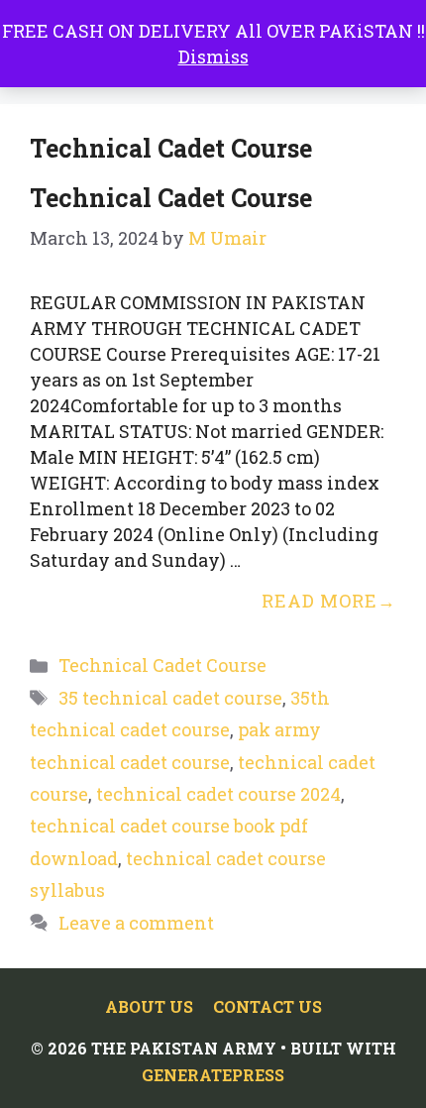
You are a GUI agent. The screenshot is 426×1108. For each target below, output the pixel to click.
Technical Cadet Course (171, 197)
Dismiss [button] (213, 56)
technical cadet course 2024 (218, 794)
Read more (319, 600)
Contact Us (267, 1006)
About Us (149, 1006)
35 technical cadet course (170, 698)
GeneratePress (213, 1074)
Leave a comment (136, 923)
